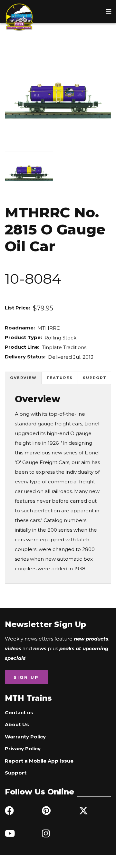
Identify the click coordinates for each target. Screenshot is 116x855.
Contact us (19, 712)
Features (60, 377)
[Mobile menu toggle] (108, 11)
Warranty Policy (25, 737)
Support (95, 377)
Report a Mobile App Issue (39, 761)
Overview (23, 377)
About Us (17, 724)
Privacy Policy (23, 749)
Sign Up (26, 677)
